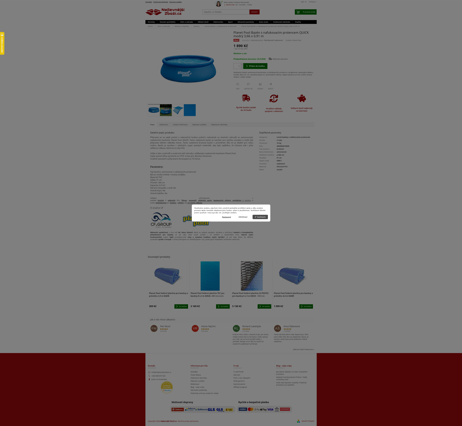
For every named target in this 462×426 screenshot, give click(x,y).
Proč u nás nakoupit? (241, 378)
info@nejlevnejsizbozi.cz (161, 372)
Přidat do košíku (257, 66)
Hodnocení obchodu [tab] (219, 124)
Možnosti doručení (280, 59)
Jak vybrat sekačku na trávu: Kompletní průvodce (292, 373)
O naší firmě (238, 372)
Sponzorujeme (239, 384)
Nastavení (226, 217)
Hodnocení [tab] (163, 124)
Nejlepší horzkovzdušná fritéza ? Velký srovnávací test (291, 378)
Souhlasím (261, 217)
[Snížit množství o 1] (242, 67)
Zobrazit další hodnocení (303, 349)
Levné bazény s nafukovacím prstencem (293, 137)
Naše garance (239, 381)
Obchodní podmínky (199, 390)
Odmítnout (243, 217)
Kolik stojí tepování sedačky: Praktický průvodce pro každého (291, 383)
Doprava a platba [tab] (199, 124)
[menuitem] (151, 22)
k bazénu (242, 200)
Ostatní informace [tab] (180, 124)
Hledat (254, 12)
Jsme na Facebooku (159, 379)
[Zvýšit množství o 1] (242, 64)
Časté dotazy (196, 375)
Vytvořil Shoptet (308, 421)
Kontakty (148, 2)
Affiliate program (240, 387)
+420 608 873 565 (158, 376)
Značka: (293, 40)
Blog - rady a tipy (197, 387)
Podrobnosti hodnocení (273, 40)
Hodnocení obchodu (160, 2)
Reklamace (195, 384)
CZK (302, 2)
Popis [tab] (152, 124)
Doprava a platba (175, 2)
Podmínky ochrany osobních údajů (204, 393)
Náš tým (236, 375)
